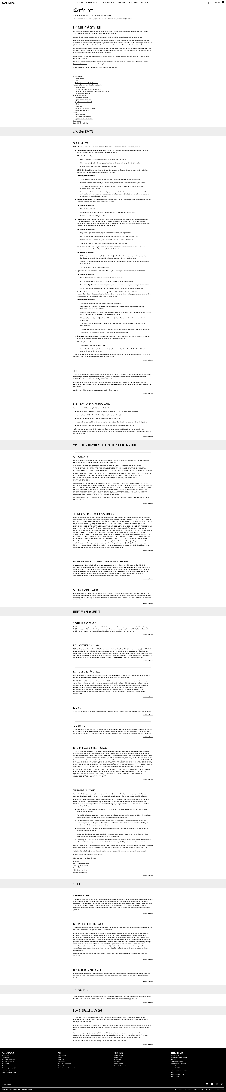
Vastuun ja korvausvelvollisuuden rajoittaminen (88, 85)
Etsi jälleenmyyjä (7, 1070)
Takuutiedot (5, 1063)
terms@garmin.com (145, 733)
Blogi (59, 1057)
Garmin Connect (118, 1055)
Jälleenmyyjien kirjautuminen (179, 1057)
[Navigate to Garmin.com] (8, 3)
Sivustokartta (178, 1089)
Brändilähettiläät (175, 1076)
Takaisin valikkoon (148, 360)
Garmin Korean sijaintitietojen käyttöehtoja (92, 62)
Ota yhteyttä (5, 1057)
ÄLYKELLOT (80, 3)
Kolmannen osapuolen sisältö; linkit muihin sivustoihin (92, 91)
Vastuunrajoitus (80, 87)
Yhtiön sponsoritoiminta (177, 1074)
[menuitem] (211, 3)
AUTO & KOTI (121, 3)
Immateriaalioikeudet (79, 95)
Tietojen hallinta (6, 1065)
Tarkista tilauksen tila (8, 1061)
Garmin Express (118, 1057)
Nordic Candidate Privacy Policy (67, 1068)
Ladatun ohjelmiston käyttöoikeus (85, 108)
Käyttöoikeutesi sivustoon (83, 100)
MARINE (129, 3)
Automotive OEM (175, 1068)
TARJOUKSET (145, 3)
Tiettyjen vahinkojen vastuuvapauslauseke (88, 89)
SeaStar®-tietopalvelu (177, 1065)
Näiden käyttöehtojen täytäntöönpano (86, 83)
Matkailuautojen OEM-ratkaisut (179, 1070)
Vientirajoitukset (80, 114)
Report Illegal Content (125, 1017)
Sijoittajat (61, 1059)
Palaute (77, 104)
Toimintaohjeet (79, 78)
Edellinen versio (105, 15)
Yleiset (75, 112)
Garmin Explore (118, 1063)
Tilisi (76, 81)
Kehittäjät (173, 1059)
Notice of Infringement (96, 854)
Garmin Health (175, 1055)
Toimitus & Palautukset (8, 1059)
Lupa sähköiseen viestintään (84, 119)
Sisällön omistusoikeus (82, 98)
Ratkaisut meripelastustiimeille (179, 1063)
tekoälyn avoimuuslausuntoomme (118, 56)
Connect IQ (117, 1059)
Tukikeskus (5, 1055)
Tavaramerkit (79, 106)
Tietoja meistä (62, 1055)
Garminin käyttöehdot (80, 58)
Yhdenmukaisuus (219, 1089)
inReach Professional (177, 1061)
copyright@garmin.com (88, 858)
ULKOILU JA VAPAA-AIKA (108, 3)
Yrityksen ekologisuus (64, 1063)
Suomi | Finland (6, 1084)
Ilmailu (136, 3)
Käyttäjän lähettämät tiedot (83, 102)
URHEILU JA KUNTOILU (92, 3)
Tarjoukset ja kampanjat (9, 1068)
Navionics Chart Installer (121, 1065)
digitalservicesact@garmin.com (91, 1037)
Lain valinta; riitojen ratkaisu (83, 117)
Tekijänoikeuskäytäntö (82, 110)
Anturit (172, 1072)
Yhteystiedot (77, 121)
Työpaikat (61, 1065)
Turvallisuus (209, 1089)
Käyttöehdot (188, 1089)
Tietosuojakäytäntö (198, 1089)
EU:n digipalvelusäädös (80, 123)
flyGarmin (117, 1061)
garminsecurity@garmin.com (121, 382)
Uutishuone (61, 1061)
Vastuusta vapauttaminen (83, 93)
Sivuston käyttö (78, 76)
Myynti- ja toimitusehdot (9, 1072)
